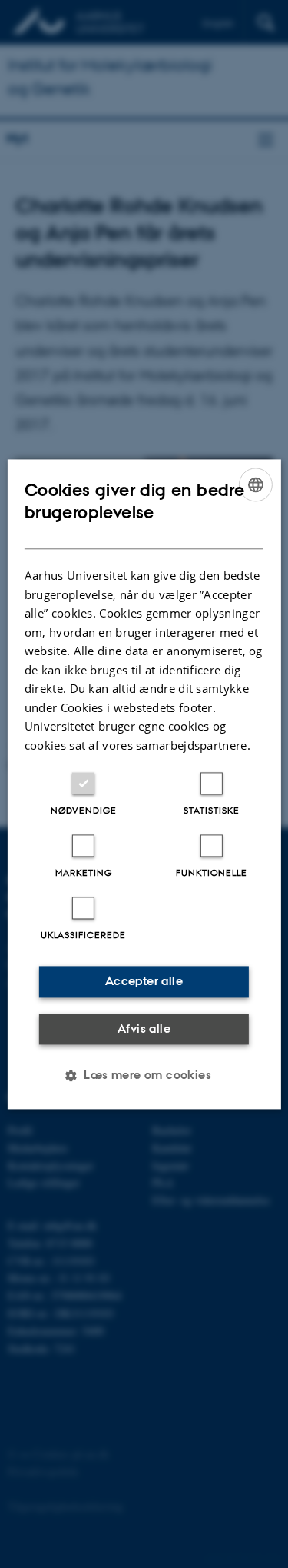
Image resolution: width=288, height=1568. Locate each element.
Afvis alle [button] (144, 1028)
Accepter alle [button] (144, 981)
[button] (144, 1075)
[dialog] (143, 784)
